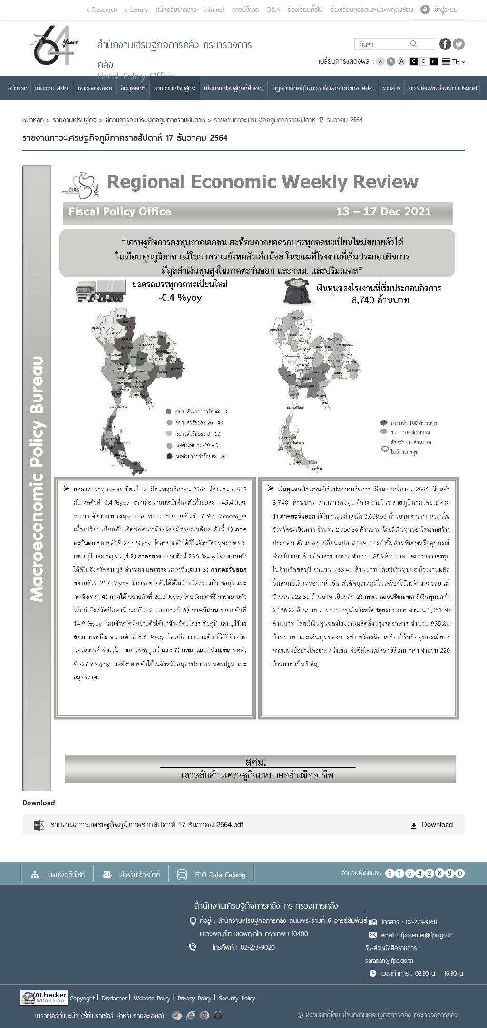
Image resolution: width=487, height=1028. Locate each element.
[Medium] (391, 61)
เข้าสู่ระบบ (445, 9)
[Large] (401, 61)
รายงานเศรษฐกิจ (75, 120)
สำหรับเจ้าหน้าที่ (140, 875)
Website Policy (152, 998)
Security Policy (237, 998)
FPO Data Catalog (220, 875)
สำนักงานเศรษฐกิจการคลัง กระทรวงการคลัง (266, 905)
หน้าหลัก (33, 120)
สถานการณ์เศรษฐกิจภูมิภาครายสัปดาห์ (155, 120)
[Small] (380, 61)
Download (437, 824)
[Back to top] (460, 1001)
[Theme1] (414, 61)
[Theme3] (433, 61)
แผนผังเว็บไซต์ (66, 875)
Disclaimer (114, 998)
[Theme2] (424, 61)
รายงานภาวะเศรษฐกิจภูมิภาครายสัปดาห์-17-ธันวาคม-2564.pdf (146, 824)
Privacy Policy (195, 998)
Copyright (82, 998)
